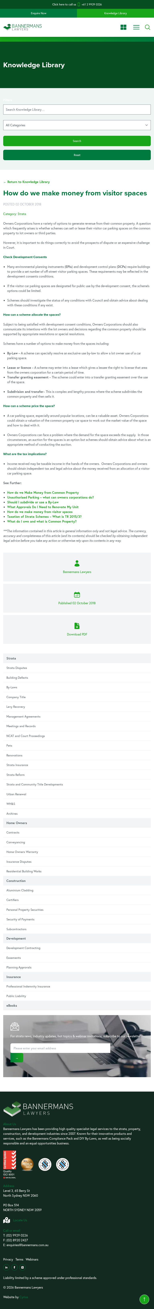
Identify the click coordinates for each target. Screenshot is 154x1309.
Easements (13, 958)
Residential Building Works (24, 871)
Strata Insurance (17, 765)
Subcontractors (16, 929)
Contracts (12, 832)
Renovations (14, 755)
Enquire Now (38, 13)
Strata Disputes (16, 668)
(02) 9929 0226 (17, 1235)
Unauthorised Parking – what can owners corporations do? (50, 497)
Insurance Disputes (18, 862)
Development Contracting (23, 948)
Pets (9, 745)
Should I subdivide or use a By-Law (33, 502)
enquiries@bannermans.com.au (27, 1245)
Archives (12, 813)
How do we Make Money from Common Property (43, 492)
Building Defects (17, 678)
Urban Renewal (16, 794)
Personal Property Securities (25, 910)
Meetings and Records (21, 726)
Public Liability (16, 996)
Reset (77, 155)
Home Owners (16, 823)
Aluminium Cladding (19, 890)
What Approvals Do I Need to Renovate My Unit (43, 507)
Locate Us (20, 1220)
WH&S (10, 804)
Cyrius (23, 1297)
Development (16, 938)
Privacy (8, 1259)
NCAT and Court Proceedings (25, 736)
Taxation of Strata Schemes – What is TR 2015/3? (44, 516)
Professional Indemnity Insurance (28, 986)
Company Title (16, 697)
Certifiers (12, 900)
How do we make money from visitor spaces (40, 512)
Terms (19, 1259)
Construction (16, 881)
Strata (11, 658)
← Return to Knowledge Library (26, 182)
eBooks (11, 1005)
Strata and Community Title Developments (34, 784)
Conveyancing (15, 842)
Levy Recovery (15, 707)
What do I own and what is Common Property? (42, 521)
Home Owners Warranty (22, 852)
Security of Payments (20, 919)
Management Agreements (23, 716)
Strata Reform (15, 775)
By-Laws (11, 687)
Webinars (32, 1259)
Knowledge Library (115, 13)
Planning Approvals (18, 967)
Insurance (13, 977)
